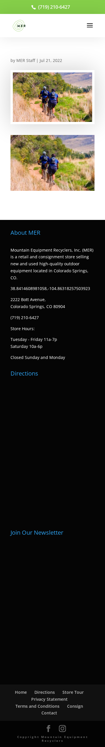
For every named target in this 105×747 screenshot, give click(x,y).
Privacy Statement (49, 699)
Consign (75, 706)
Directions (44, 692)
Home (21, 692)
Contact (49, 713)
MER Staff (25, 60)
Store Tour (73, 692)
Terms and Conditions (37, 706)
